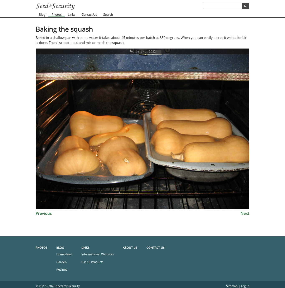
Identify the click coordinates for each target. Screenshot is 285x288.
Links (71, 14)
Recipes (61, 269)
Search (108, 14)
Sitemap (232, 286)
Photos (57, 14)
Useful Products (92, 262)
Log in (245, 286)
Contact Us (89, 14)
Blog (42, 14)
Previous (44, 213)
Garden (61, 262)
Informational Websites (97, 254)
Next (245, 213)
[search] (245, 6)
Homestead (64, 254)
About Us (130, 248)
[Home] (119, 6)
